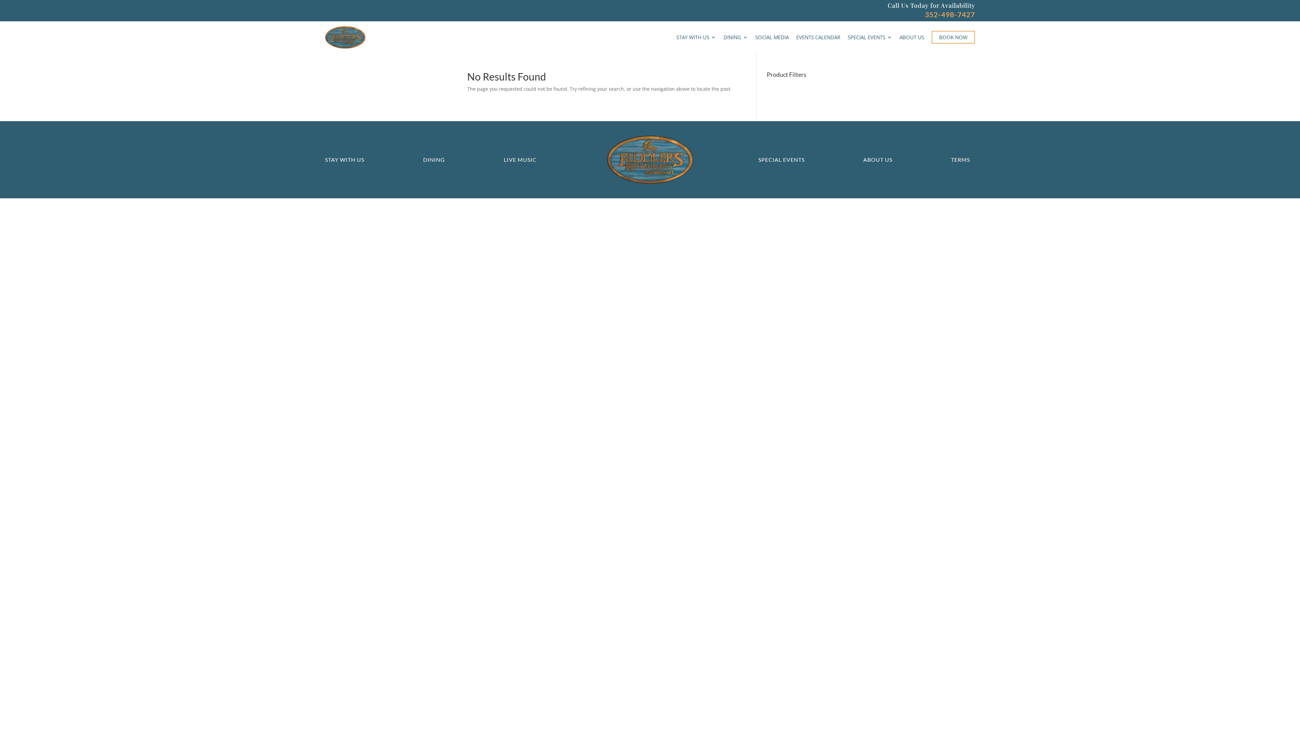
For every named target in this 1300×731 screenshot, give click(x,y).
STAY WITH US (692, 37)
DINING (732, 37)
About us (877, 159)
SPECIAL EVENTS (866, 37)
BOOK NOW (953, 37)
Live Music (520, 159)
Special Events (781, 159)
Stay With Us (344, 159)
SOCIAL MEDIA (772, 37)
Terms (960, 159)
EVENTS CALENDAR (818, 37)
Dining (434, 159)
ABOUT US (912, 37)
